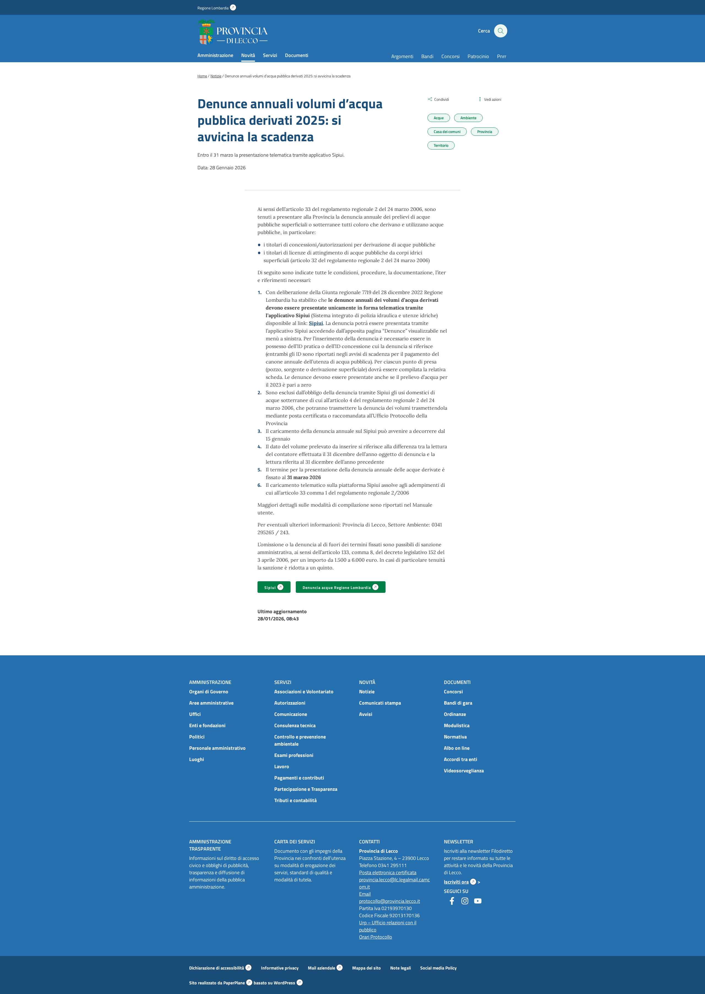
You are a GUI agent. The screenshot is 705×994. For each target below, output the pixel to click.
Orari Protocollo (375, 937)
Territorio (441, 145)
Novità (248, 55)
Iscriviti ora (460, 882)
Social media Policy (438, 968)
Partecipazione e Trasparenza (305, 789)
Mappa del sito (366, 968)
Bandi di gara (458, 703)
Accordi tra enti (460, 759)
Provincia (484, 131)
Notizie (367, 691)
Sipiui (277, 588)
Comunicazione (290, 714)
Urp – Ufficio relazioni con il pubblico (387, 926)
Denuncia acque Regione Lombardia (344, 588)
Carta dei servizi (294, 841)
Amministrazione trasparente (210, 845)
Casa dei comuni (447, 131)
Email (365, 894)
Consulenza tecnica (295, 725)
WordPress (288, 982)
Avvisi (365, 714)
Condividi (441, 99)
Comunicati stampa (380, 703)
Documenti (296, 55)
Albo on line (457, 748)
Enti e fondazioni (207, 725)
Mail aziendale (325, 968)
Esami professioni (293, 755)
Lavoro (281, 766)
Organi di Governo (208, 691)
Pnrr (501, 56)
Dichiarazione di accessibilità (220, 968)
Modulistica (457, 725)
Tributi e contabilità (295, 800)
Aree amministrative (211, 703)
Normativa (455, 736)
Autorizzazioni (289, 703)
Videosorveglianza (464, 770)
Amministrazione (215, 55)
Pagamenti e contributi (299, 777)
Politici (197, 736)
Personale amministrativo (217, 748)
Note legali (400, 968)
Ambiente (468, 118)
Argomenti (402, 56)
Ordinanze (455, 714)
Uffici (195, 714)
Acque (439, 118)
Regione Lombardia (216, 8)
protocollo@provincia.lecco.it (389, 901)
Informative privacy (280, 968)
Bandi (427, 56)
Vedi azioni (492, 99)
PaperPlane (238, 982)
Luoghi (196, 759)
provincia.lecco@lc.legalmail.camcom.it (394, 883)
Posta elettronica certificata (387, 872)
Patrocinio (478, 56)
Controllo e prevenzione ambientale (300, 740)
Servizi (270, 55)
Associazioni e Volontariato (303, 691)
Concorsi (450, 56)
